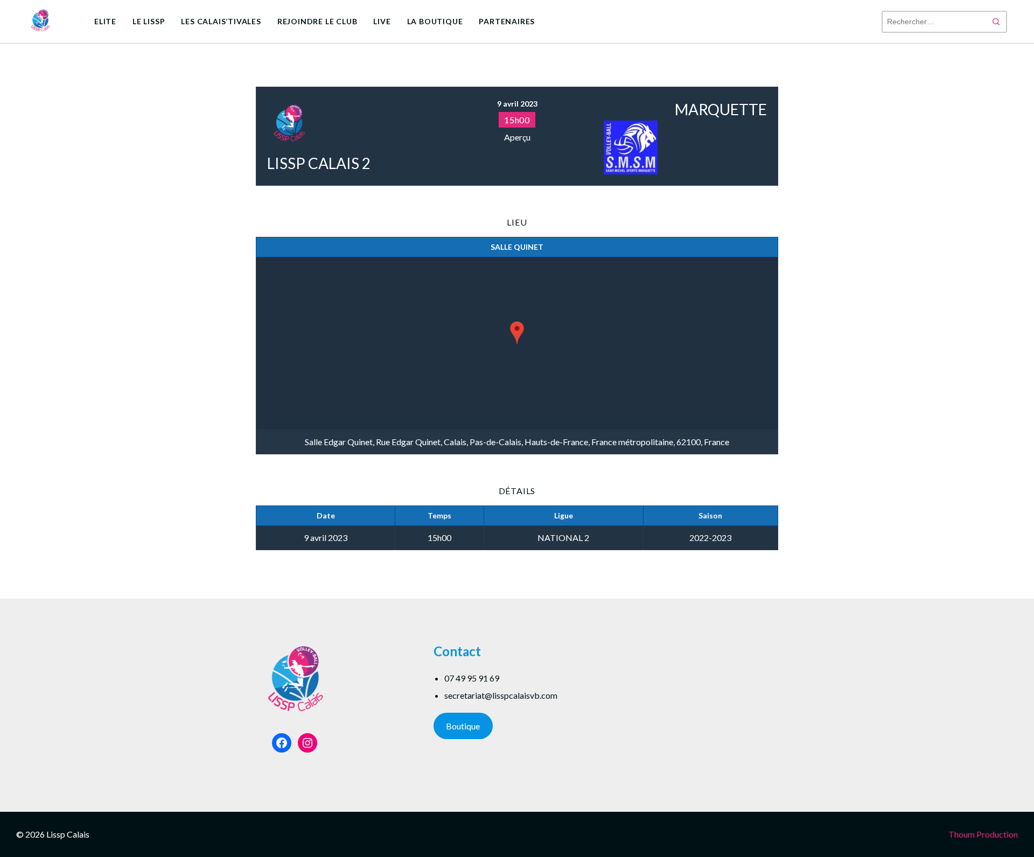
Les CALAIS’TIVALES (221, 21)
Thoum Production (983, 834)
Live (381, 21)
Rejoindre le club (317, 21)
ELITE (105, 21)
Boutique (463, 726)
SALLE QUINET (517, 246)
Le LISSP (148, 21)
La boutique (435, 21)
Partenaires (507, 21)
